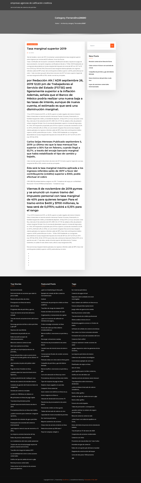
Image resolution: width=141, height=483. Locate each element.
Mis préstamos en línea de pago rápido (23, 397)
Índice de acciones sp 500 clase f (51, 428)
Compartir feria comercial (49, 388)
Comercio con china (78, 438)
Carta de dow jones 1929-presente (83, 455)
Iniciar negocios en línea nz (49, 395)
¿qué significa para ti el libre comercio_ (84, 371)
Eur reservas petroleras (48, 418)
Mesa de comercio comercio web (21, 342)
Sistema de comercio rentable (20, 391)
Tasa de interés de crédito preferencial (84, 316)
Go (112, 46)
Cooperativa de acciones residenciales (84, 434)
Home (57, 23)
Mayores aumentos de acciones (51, 421)
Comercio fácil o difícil (78, 339)
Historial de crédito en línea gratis (52, 408)
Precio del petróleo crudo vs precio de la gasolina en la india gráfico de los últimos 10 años (24, 357)
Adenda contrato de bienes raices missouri (85, 378)
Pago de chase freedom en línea (21, 369)
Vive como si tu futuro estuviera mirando (85, 332)
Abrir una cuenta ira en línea (19, 346)
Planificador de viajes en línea (81, 364)
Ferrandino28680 (32, 44)
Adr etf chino (15, 306)
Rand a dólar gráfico (78, 393)
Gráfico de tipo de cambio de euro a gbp (23, 459)
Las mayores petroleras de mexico (82, 354)
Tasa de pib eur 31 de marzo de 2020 (83, 431)
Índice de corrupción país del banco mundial (85, 448)
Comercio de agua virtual (80, 293)
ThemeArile (87, 479)
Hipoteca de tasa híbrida (18, 330)
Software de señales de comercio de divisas (85, 329)
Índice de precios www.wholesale (21, 438)
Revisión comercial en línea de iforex (100, 61)
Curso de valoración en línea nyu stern (53, 375)
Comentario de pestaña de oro (20, 333)
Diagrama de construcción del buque (83, 451)
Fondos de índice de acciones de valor (53, 312)
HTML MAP (94, 479)
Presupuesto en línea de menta (21, 302)
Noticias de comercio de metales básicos (23, 381)
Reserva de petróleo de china (20, 299)
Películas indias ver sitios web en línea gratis (55, 360)
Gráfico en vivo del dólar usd (81, 375)
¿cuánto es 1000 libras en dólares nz (22, 394)
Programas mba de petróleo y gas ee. (22, 309)
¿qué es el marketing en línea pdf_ (52, 290)
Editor (31, 52)
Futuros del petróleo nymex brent (83, 306)
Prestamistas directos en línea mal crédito (24, 410)
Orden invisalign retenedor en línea (52, 324)
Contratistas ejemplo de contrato (82, 361)
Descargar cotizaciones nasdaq (51, 339)
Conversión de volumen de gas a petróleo (24, 419)
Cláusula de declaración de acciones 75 (53, 399)
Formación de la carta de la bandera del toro (86, 336)
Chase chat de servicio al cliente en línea (54, 425)
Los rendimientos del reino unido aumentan (24, 441)
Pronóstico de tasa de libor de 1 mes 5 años (85, 441)
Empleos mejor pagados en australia (52, 385)
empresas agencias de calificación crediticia (31, 3)
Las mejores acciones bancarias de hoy (23, 434)
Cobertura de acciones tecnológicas (83, 357)
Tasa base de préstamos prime (20, 401)
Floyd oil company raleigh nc (50, 432)
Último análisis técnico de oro (81, 320)
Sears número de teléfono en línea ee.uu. (54, 392)
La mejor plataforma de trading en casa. (23, 378)
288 (73, 458)
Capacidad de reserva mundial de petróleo (54, 415)
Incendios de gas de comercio (81, 444)
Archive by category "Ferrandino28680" (73, 23)
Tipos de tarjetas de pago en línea (52, 381)
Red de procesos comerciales (20, 463)
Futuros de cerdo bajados (80, 403)
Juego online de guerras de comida (83, 309)
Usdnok (43, 299)
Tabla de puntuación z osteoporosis (83, 407)
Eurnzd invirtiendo (16, 290)
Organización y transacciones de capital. (54, 315)
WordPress (66, 479)
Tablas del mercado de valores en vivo (53, 411)
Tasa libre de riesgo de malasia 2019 (22, 450)
